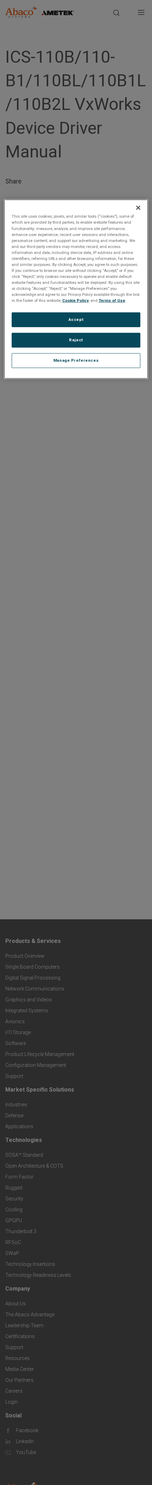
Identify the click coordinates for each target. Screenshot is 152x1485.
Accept (76, 319)
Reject (76, 339)
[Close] (138, 208)
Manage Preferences (76, 360)
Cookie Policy (75, 300)
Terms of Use (112, 300)
